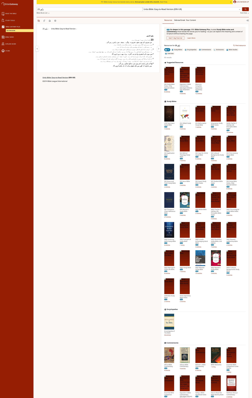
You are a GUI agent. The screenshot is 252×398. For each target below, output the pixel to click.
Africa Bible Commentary (168, 365)
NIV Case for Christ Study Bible (201, 154)
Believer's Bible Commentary (200, 365)
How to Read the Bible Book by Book (217, 393)
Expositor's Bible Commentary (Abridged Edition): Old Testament (186, 87)
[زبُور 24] (158, 48)
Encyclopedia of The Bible (169, 332)
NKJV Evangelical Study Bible (185, 240)
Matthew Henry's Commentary (232, 393)
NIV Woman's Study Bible (184, 210)
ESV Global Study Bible (185, 124)
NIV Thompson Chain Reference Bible (169, 211)
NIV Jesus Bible (185, 181)
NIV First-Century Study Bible (232, 154)
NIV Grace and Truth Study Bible (170, 182)
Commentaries (172, 343)
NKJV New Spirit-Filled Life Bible (169, 268)
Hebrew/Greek (179, 20)
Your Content (191, 20)
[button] (241, 2)
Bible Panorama (216, 365)
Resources (168, 20)
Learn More (191, 38)
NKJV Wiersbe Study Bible (199, 268)
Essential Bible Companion (169, 393)
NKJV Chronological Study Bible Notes (233, 210)
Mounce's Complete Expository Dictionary (198, 87)
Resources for (172, 45)
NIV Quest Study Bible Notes (200, 182)
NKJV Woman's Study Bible (215, 268)
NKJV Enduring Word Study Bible (170, 240)
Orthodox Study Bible (169, 296)
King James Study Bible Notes (216, 124)
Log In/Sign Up (243, 2)
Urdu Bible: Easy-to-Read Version (55, 77)
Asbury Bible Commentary (184, 365)
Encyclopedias (172, 309)
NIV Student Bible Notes (217, 182)
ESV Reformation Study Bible (200, 124)
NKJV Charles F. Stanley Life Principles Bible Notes (216, 212)
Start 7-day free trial (175, 38)
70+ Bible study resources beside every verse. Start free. (134, 2)
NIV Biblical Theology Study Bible (185, 155)
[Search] (245, 9)
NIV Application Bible (169, 154)
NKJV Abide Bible (201, 209)
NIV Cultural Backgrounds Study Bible (217, 155)
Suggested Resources (175, 62)
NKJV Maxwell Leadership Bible (232, 240)
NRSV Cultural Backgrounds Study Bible (233, 269)
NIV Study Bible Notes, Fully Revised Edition (169, 86)
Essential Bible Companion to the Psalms (232, 366)
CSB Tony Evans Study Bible (169, 124)
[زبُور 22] (37, 48)
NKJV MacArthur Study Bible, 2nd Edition (216, 241)
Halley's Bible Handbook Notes (200, 393)
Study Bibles (171, 101)
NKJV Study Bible (185, 268)
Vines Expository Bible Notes (185, 296)
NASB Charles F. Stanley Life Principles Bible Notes (232, 125)
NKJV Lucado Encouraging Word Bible (201, 241)
